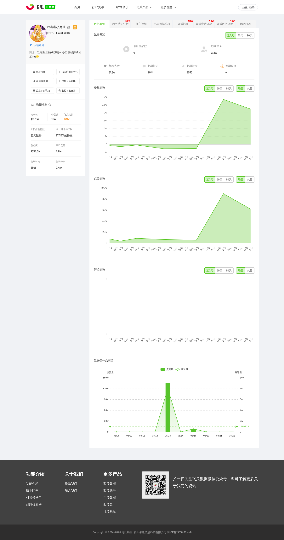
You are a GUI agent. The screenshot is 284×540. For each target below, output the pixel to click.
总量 (250, 88)
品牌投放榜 (34, 504)
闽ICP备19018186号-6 (179, 532)
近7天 (230, 35)
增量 (240, 88)
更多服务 (167, 7)
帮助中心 (122, 7)
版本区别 (32, 490)
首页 (77, 7)
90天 (250, 35)
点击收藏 (40, 71)
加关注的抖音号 (70, 71)
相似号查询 (42, 81)
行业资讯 (98, 7)
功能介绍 (32, 483)
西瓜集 (108, 504)
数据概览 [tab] (99, 23)
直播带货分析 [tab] (204, 23)
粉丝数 (34, 114)
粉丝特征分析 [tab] (120, 23)
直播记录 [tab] (183, 23)
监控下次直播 (69, 90)
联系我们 (71, 483)
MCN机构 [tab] (245, 23)
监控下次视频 (43, 90)
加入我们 (71, 490)
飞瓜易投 (109, 511)
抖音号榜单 (34, 497)
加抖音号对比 (69, 81)
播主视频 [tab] (141, 23)
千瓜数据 (109, 497)
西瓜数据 (109, 483)
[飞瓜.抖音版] (41, 7)
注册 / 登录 (248, 7)
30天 (240, 35)
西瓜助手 (109, 490)
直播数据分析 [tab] (225, 23)
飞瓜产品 (142, 7)
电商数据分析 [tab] (162, 23)
